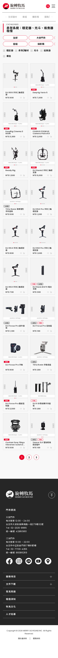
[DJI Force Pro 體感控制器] (15, 387)
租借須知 (11, 599)
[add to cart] (24, 98)
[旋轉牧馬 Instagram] (19, 561)
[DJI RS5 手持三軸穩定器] (15, 76)
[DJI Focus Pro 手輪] (15, 348)
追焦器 (47, 50)
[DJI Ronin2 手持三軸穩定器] (42, 153)
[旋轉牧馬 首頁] (19, 494)
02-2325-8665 (19, 527)
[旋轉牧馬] (14, 6)
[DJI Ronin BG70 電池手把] (42, 270)
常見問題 (11, 591)
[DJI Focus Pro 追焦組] (42, 309)
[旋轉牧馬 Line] (28, 561)
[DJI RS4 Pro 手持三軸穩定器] (42, 192)
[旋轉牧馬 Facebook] (9, 561)
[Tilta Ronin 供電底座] (42, 348)
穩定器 (9, 50)
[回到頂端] (51, 495)
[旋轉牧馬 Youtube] (38, 561)
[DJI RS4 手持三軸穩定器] (15, 231)
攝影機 (35, 16)
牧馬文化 (11, 606)
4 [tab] (44, 203)
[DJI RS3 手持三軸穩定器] (15, 270)
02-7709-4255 (19, 549)
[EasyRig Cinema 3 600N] (15, 114)
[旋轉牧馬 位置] (48, 561)
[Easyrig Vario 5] (42, 76)
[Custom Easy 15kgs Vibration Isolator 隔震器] (15, 425)
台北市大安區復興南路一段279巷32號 (24, 524)
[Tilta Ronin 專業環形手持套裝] (15, 192)
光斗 (36, 50)
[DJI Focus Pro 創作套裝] (15, 309)
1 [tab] (40, 203)
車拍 (8, 56)
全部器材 (12, 16)
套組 (24, 16)
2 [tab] (41, 242)
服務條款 (36, 638)
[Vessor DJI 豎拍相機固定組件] (42, 425)
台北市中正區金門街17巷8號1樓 (21, 545)
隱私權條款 (22, 638)
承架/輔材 (23, 50)
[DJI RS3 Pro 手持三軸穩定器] (42, 231)
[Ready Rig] (15, 153)
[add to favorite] (21, 98)
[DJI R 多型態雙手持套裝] (42, 387)
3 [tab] (42, 242)
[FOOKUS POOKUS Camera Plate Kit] (42, 114)
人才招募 (11, 614)
